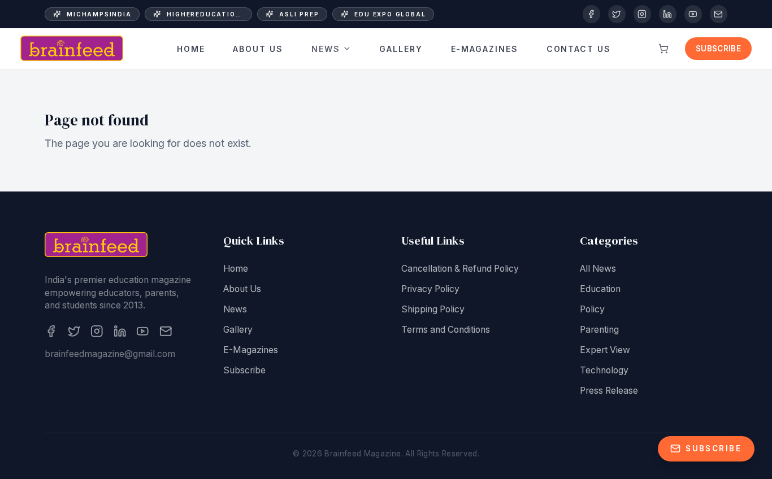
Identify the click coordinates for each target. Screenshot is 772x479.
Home (191, 48)
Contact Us (579, 48)
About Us (258, 48)
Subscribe (718, 48)
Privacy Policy (430, 289)
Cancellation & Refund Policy (460, 268)
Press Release (609, 390)
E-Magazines (485, 48)
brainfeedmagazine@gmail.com (110, 354)
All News (598, 268)
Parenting (599, 329)
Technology (604, 370)
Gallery (401, 48)
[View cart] (663, 49)
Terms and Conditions (445, 329)
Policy (592, 309)
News (325, 48)
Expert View (605, 350)
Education (600, 289)
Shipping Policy (433, 309)
